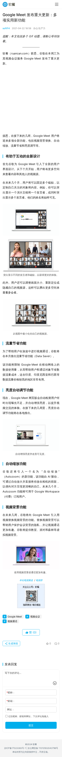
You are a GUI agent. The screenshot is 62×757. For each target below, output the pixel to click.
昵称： (11, 692)
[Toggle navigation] (56, 4)
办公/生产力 (39, 28)
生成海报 (13, 643)
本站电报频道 (26, 580)
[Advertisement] (31, 101)
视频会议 (35, 616)
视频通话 (12, 621)
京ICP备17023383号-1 (15, 748)
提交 (31, 725)
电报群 (39, 580)
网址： (10, 709)
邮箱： (11, 700)
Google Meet (15, 616)
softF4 (6, 28)
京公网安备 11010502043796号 (43, 748)
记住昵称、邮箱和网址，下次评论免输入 (28, 716)
